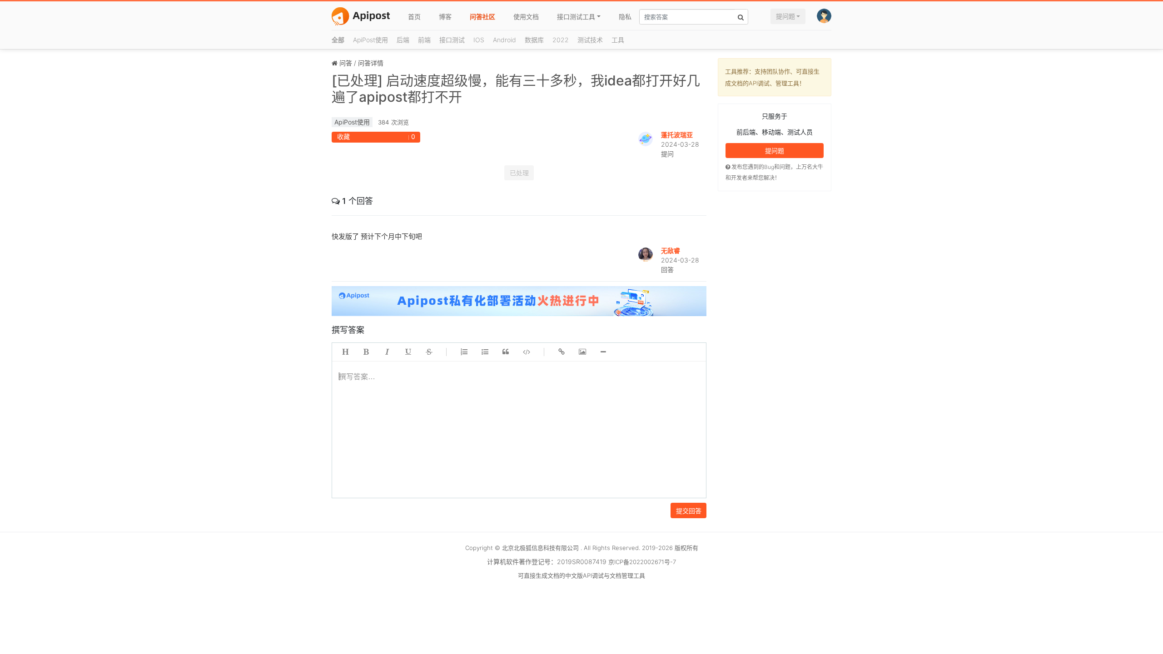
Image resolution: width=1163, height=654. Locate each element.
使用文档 (526, 16)
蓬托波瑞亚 (677, 135)
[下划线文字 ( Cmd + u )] (408, 352)
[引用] (505, 352)
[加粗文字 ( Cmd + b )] (366, 352)
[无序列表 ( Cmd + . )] (484, 352)
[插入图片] (582, 352)
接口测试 (452, 40)
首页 (414, 16)
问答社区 (482, 16)
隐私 (625, 16)
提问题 (785, 16)
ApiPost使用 (370, 40)
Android (504, 40)
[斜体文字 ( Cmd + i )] (387, 352)
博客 (445, 16)
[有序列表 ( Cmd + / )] (463, 352)
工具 (617, 40)
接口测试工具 (576, 16)
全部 (338, 40)
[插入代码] (526, 352)
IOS (478, 40)
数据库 (534, 40)
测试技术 (590, 40)
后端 (403, 40)
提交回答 (688, 511)
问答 (345, 63)
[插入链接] (561, 352)
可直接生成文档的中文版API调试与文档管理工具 (581, 575)
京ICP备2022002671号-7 (642, 561)
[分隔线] (603, 352)
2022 (560, 40)
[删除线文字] (428, 352)
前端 (424, 40)
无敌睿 (670, 250)
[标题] (345, 352)
